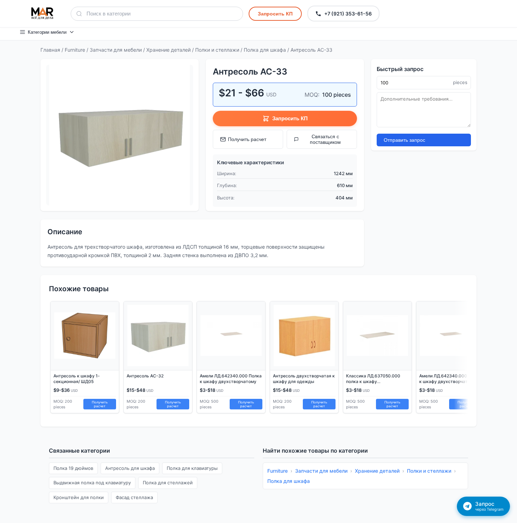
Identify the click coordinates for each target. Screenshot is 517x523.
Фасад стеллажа (134, 497)
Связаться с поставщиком (325, 139)
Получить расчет (247, 139)
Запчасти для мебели (116, 50)
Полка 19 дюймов (73, 468)
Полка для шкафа (265, 50)
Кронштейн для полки (78, 497)
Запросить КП (275, 14)
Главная (50, 50)
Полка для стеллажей (168, 482)
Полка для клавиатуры (192, 468)
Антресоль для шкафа (130, 468)
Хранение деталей (168, 50)
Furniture (75, 50)
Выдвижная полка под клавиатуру (92, 482)
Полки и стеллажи (217, 50)
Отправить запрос (404, 140)
